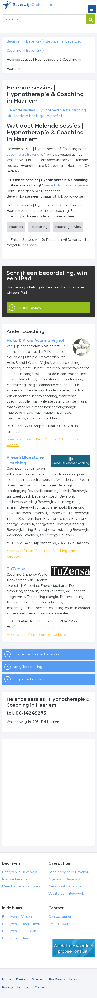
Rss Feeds (57, 979)
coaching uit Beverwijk (24, 154)
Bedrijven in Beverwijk (34, 5)
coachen (16, 227)
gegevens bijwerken (29, 679)
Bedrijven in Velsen (17, 917)
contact (75, 439)
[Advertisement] (48, 792)
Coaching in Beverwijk (24, 50)
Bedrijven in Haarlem (18, 938)
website (13, 445)
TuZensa (16, 568)
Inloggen (23, 987)
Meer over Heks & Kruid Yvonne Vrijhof (37, 439)
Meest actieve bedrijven (21, 886)
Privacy (7, 987)
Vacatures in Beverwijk (66, 894)
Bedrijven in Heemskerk (21, 924)
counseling (39, 227)
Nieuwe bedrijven (16, 879)
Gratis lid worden (61, 924)
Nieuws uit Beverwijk (64, 886)
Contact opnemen (63, 917)
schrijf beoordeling (27, 667)
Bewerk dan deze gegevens (66, 185)
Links (73, 979)
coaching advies (68, 227)
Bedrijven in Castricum (19, 931)
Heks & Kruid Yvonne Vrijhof (36, 340)
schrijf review (29, 307)
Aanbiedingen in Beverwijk (69, 872)
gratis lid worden (73, 948)
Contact (41, 987)
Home (7, 979)
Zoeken (22, 979)
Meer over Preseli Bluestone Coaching (37, 551)
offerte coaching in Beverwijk (36, 654)
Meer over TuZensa (22, 635)
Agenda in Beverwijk (64, 879)
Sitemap (38, 979)
